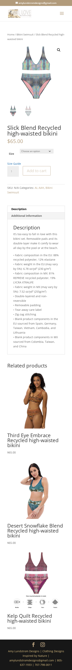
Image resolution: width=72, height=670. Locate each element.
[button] (58, 50)
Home (10, 34)
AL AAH (39, 188)
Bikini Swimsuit (25, 34)
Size (11, 153)
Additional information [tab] (26, 216)
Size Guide (14, 163)
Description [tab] (18, 209)
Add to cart (36, 170)
